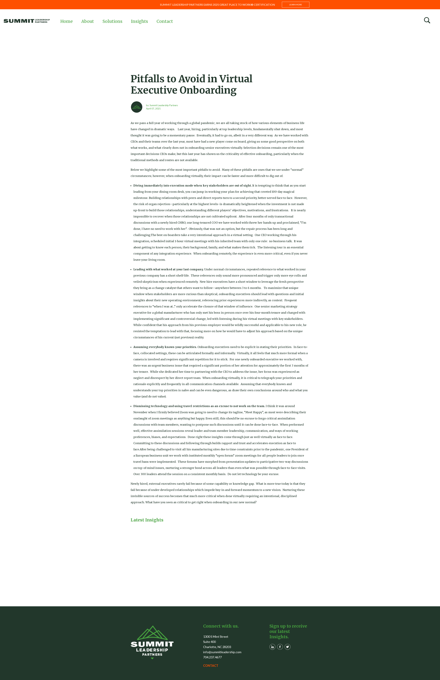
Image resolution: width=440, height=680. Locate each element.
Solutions (112, 21)
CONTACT (210, 665)
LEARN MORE (295, 4)
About (87, 21)
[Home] (152, 642)
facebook (280, 647)
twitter (287, 647)
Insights (139, 21)
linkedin (272, 647)
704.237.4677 (212, 657)
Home (66, 21)
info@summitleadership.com (222, 652)
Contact (165, 21)
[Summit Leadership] (26, 21)
